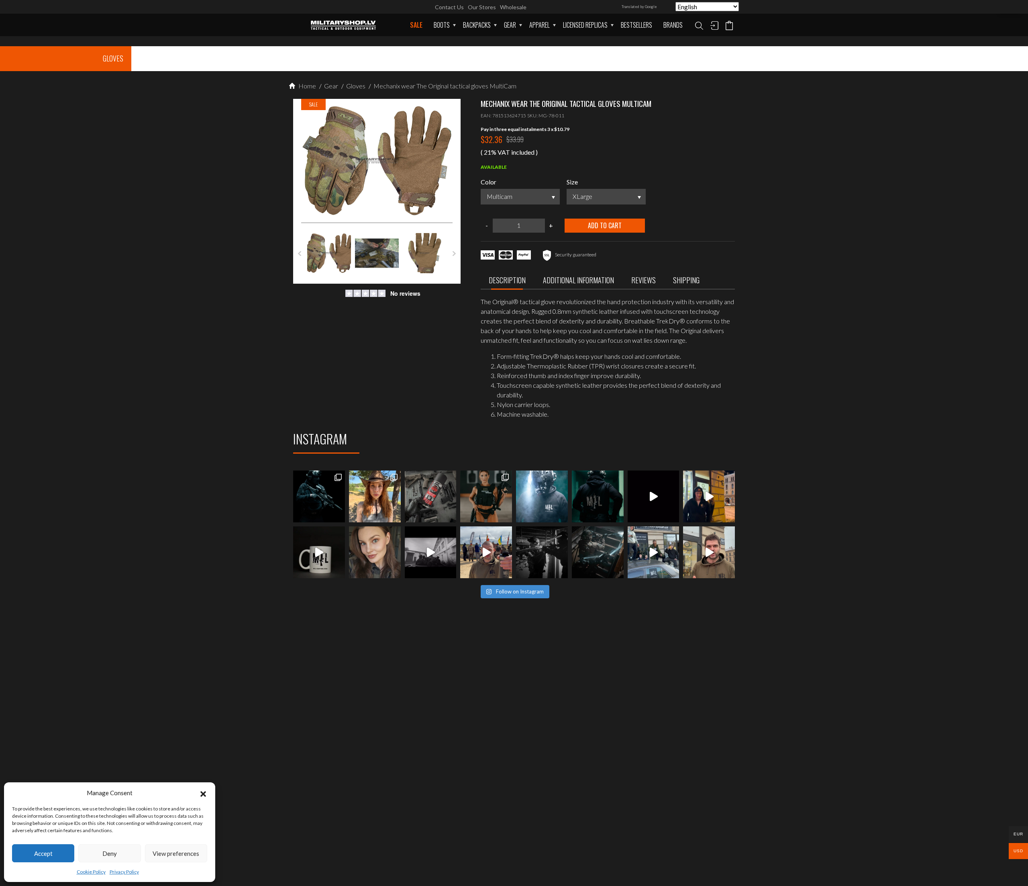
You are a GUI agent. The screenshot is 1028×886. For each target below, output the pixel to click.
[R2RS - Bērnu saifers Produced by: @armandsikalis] (431, 552)
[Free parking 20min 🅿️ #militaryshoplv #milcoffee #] (709, 552)
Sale (416, 25)
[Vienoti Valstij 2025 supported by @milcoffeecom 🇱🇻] (486, 552)
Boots (442, 25)
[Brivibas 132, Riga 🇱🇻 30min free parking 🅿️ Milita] (709, 496)
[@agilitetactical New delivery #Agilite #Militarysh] (598, 552)
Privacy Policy (124, 872)
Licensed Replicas (585, 25)
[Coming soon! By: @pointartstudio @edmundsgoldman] (598, 496)
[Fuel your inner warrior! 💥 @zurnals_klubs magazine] (486, 496)
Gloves (355, 86)
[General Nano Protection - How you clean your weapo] (431, 496)
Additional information (578, 280)
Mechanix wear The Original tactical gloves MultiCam (444, 86)
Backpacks (477, 25)
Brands (673, 25)
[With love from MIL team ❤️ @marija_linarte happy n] (375, 496)
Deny (109, 853)
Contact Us (449, 7)
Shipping (686, 280)
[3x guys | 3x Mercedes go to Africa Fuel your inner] (653, 552)
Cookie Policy (91, 872)
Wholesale (513, 7)
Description (507, 280)
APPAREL (539, 25)
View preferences (176, 853)
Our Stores (482, 7)
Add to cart (605, 225)
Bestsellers (636, 25)
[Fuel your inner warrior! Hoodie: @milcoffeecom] (319, 496)
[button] (203, 793)
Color (488, 182)
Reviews (643, 280)
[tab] (507, 282)
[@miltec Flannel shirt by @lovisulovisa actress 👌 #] (375, 552)
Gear (510, 25)
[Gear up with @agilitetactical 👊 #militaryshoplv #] (542, 552)
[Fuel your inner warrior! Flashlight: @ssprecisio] (542, 496)
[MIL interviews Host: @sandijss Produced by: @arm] (653, 496)
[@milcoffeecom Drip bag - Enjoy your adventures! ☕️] (319, 552)
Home (306, 86)
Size (572, 182)
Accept (43, 853)
